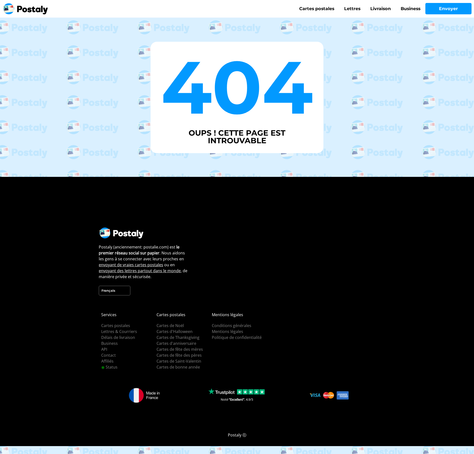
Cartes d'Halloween (175, 331)
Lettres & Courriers (119, 331)
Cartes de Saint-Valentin (179, 361)
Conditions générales (231, 325)
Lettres (352, 8)
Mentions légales (227, 331)
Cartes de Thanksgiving (178, 337)
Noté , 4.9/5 (237, 399)
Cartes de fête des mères (180, 349)
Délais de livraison (118, 337)
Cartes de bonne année (178, 367)
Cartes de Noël (170, 325)
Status (109, 367)
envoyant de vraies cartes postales (131, 265)
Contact (108, 355)
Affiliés (107, 361)
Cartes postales (316, 8)
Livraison (380, 8)
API (104, 349)
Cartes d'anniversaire (176, 343)
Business (410, 8)
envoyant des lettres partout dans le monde (140, 270)
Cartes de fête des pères (179, 355)
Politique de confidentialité (237, 337)
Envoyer (448, 8)
